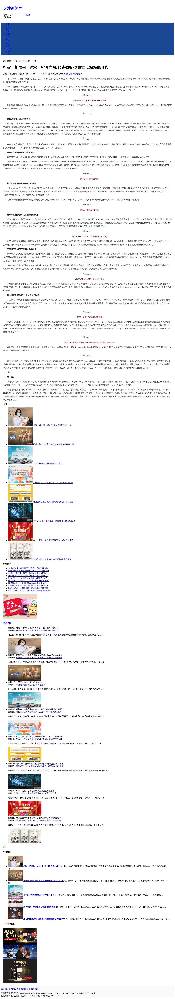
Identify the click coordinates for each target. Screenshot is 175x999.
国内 (27, 61)
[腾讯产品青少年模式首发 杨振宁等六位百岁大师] (20, 444)
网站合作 (15, 989)
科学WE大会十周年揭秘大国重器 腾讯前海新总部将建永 (39, 766)
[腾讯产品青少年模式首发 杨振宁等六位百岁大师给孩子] (24, 680)
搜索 (28, 15)
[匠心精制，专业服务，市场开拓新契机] (15, 907)
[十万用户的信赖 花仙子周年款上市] (20, 463)
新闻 (8, 27)
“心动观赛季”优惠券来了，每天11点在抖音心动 (28, 568)
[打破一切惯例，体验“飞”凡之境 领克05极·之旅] (20, 425)
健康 (8, 44)
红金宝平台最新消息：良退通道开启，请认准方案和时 (39, 739)
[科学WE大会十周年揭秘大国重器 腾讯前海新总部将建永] (24, 789)
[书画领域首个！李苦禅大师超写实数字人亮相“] (20, 559)
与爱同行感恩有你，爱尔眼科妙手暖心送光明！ (28, 576)
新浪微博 (70, 74)
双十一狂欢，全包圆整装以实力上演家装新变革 (53, 540)
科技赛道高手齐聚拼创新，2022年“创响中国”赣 (53, 483)
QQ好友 (62, 74)
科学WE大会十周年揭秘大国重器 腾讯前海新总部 (54, 521)
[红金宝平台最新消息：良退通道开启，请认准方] (20, 502)
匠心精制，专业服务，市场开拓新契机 (39, 907)
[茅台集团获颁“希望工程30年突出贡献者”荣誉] (15, 919)
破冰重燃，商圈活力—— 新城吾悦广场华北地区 (28, 581)
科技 (8, 39)
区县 (8, 32)
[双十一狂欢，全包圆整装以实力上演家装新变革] (20, 540)
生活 (8, 54)
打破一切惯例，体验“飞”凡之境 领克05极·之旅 (52, 425)
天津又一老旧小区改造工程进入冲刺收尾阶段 (27, 573)
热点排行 (7, 623)
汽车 (8, 34)
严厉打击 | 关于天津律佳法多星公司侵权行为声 (28, 578)
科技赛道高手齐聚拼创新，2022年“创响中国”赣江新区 (39, 712)
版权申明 (25, 989)
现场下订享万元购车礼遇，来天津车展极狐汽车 (28, 588)
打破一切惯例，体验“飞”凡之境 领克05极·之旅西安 (37, 630)
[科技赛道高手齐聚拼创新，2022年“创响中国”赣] (20, 483)
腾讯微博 (78, 74)
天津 (8, 29)
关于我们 (5, 989)
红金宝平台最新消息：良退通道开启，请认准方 (53, 502)
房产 (8, 37)
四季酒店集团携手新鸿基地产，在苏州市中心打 (28, 586)
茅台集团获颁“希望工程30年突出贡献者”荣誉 (42, 919)
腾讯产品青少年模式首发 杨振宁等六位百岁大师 (53, 444)
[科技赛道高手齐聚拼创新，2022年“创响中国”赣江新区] (24, 734)
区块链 (8, 49)
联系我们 (35, 989)
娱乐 (8, 42)
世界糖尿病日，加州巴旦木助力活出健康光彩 (27, 583)
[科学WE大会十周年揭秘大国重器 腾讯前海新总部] (20, 521)
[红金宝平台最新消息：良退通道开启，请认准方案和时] (24, 761)
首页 (8, 24)
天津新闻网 (12, 8)
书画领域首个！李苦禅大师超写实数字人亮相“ (52, 559)
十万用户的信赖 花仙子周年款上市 (47, 463)
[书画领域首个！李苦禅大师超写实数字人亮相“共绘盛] (24, 843)
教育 (8, 47)
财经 (8, 52)
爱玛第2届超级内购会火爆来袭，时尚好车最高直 (28, 571)
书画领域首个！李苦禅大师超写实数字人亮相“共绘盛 (38, 820)
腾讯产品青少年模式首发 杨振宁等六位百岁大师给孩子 (39, 658)
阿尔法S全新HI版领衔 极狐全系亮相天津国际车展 (29, 591)
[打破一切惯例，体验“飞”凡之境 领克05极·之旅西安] (24, 653)
